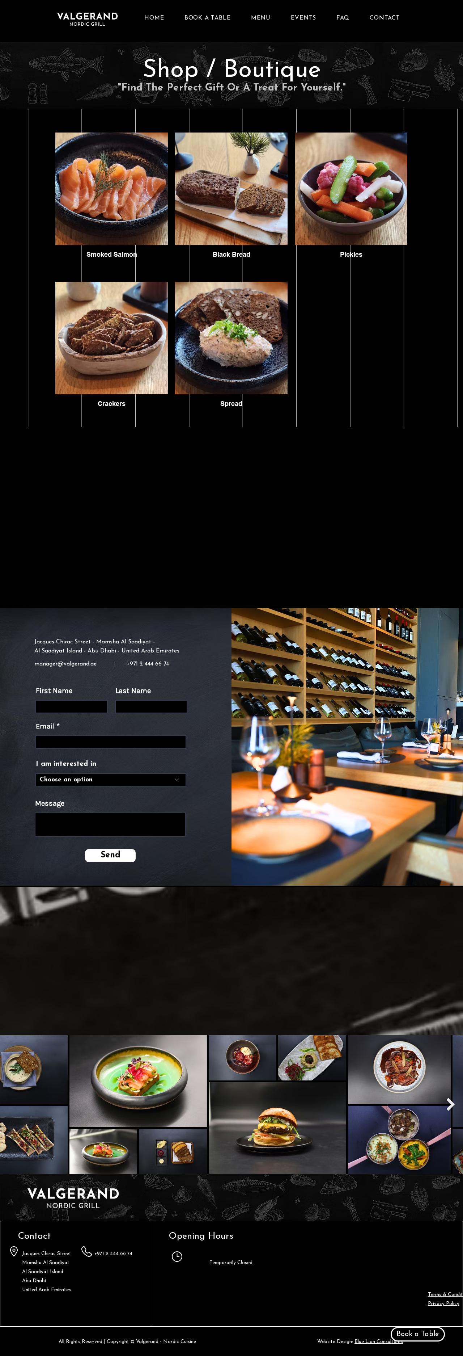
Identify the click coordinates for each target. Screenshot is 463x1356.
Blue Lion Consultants (378, 1341)
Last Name (133, 690)
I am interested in (66, 764)
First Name (54, 690)
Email (45, 726)
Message (49, 803)
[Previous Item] (12, 1104)
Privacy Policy (443, 1303)
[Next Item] (450, 1104)
